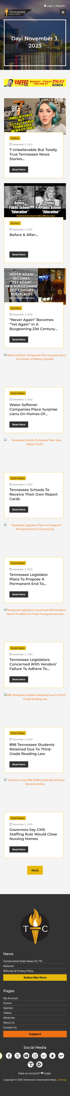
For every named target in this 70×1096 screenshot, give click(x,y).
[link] (48, 6)
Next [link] (35, 870)
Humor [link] (15, 223)
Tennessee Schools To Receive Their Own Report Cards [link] (33, 494)
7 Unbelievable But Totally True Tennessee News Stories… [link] (33, 154)
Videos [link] (15, 138)
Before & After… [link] (23, 235)
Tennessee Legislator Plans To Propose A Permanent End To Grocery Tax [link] (28, 581)
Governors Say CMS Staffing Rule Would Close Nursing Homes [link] (33, 834)
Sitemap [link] (62, 1079)
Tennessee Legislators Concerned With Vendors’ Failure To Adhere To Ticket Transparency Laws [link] (33, 666)
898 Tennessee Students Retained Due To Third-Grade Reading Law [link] (31, 749)
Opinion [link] (16, 308)
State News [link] (18, 393)
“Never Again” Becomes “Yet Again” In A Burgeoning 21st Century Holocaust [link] (32, 327)
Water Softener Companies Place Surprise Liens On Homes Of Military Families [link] (33, 412)
